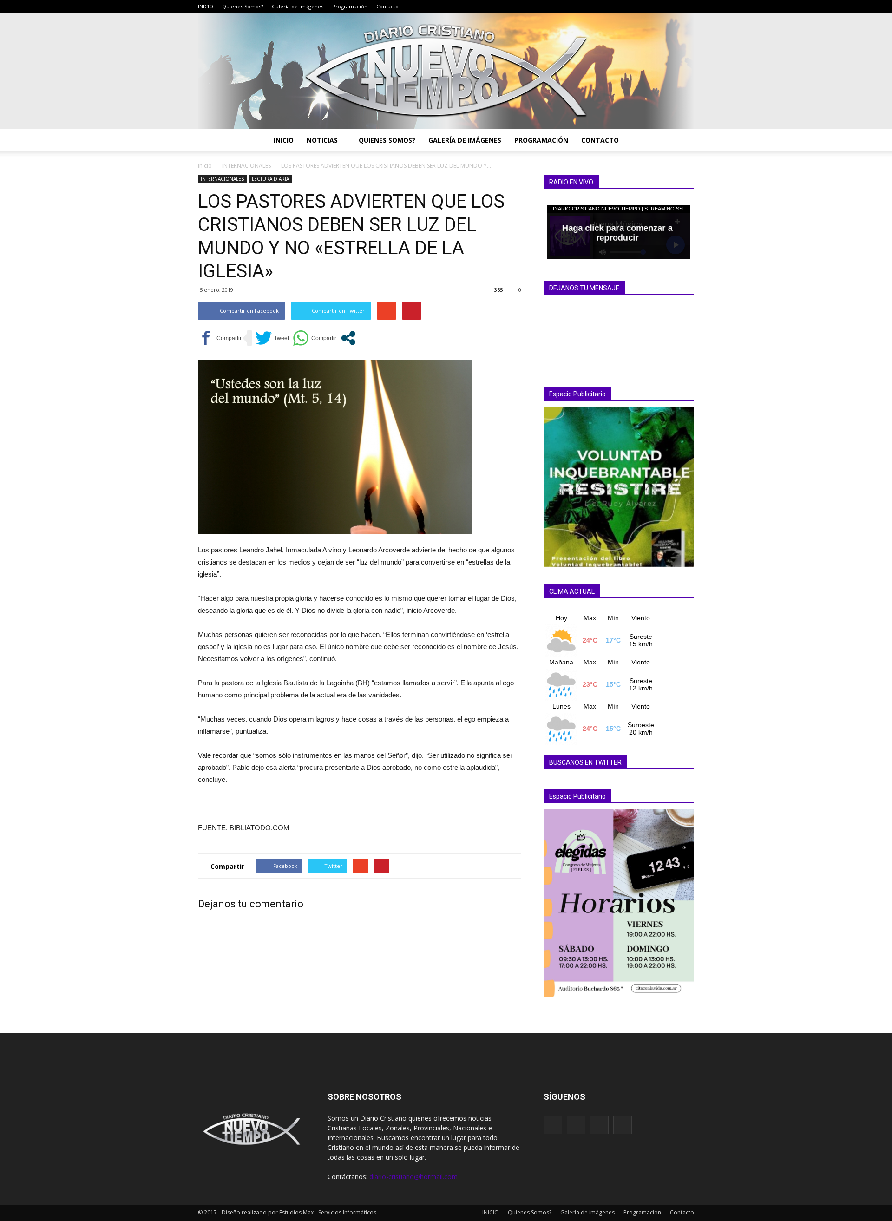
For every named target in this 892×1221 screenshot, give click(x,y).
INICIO (205, 6)
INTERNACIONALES (222, 179)
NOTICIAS (322, 140)
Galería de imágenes (297, 6)
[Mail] (659, 6)
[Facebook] (645, 6)
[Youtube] (687, 6)
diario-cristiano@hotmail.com (413, 1176)
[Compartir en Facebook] (220, 338)
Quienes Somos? (242, 6)
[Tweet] (272, 338)
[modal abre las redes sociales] (348, 338)
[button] (683, 140)
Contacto (387, 6)
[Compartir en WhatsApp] (314, 338)
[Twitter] (673, 6)
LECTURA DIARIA (270, 179)
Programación (349, 6)
